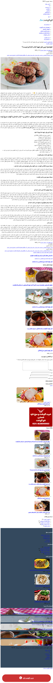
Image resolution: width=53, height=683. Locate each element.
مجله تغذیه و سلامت (44, 33)
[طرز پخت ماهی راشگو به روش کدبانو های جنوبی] (42, 511)
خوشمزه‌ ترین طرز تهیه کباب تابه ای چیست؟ (40, 470)
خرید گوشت (47, 38)
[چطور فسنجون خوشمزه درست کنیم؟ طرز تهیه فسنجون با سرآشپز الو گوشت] (39, 282)
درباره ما (48, 540)
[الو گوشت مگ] (45, 21)
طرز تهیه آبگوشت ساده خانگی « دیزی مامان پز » (39, 329)
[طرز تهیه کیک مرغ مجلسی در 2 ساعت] (39, 304)
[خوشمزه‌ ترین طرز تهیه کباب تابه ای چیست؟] (42, 468)
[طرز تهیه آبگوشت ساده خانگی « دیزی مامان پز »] (39, 325)
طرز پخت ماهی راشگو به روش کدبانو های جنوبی (39, 512)
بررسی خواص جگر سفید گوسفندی (42, 602)
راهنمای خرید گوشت (45, 27)
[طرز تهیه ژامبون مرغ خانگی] (39, 347)
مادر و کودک (47, 35)
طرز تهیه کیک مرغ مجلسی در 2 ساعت (42, 307)
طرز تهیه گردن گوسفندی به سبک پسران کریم (40, 570)
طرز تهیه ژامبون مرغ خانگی (45, 350)
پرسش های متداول (45, 535)
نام (51, 373)
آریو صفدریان (49, 50)
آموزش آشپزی (46, 29)
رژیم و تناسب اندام (45, 31)
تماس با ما (47, 541)
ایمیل (50, 375)
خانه (51, 42)
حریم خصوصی (46, 538)
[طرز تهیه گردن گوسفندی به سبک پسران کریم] (42, 568)
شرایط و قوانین (46, 537)
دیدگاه (50, 370)
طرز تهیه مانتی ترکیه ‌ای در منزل (42, 586)
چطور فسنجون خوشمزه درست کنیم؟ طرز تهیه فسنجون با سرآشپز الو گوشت (32, 285)
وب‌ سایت (50, 378)
